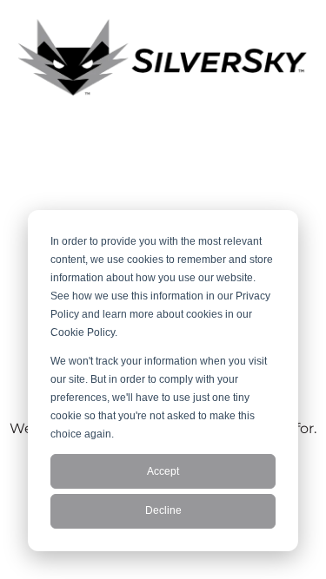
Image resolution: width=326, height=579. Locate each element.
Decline (163, 510)
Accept (163, 471)
